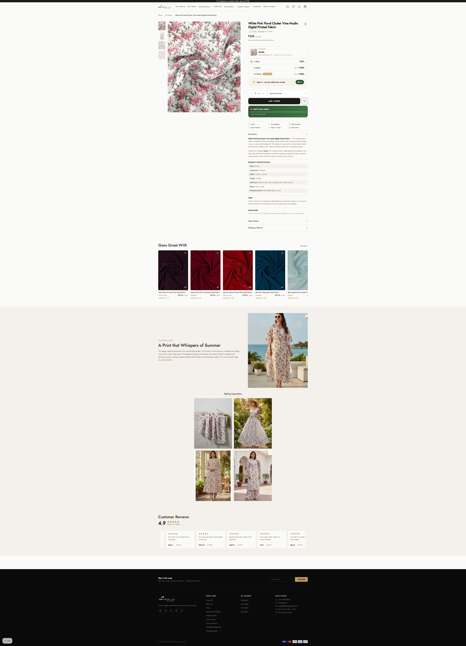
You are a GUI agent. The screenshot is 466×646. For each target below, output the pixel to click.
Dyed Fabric (228, 7)
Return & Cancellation (213, 612)
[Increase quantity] (264, 93)
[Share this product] (305, 24)
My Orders (244, 612)
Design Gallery (269, 7)
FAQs (208, 608)
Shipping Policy (211, 615)
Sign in (299, 82)
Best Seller (192, 7)
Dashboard (244, 600)
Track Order (245, 604)
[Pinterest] (171, 611)
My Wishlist (245, 608)
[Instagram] (160, 611)
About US (209, 600)
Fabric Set (218, 7)
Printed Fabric (204, 7)
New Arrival (180, 7)
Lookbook (257, 7)
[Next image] (236, 67)
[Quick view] (185, 287)
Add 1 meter (274, 101)
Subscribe (301, 579)
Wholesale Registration (213, 627)
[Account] (299, 6)
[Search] (287, 6)
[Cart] (305, 6)
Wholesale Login (211, 631)
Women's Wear (243, 7)
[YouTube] (176, 611)
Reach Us (209, 604)
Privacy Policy (210, 619)
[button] (284, 93)
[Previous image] (171, 67)
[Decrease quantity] (251, 93)
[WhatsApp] (182, 611)
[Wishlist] (293, 6)
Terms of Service (211, 623)
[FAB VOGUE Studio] (164, 6)
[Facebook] (166, 611)
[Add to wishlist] (304, 101)
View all (303, 246)
